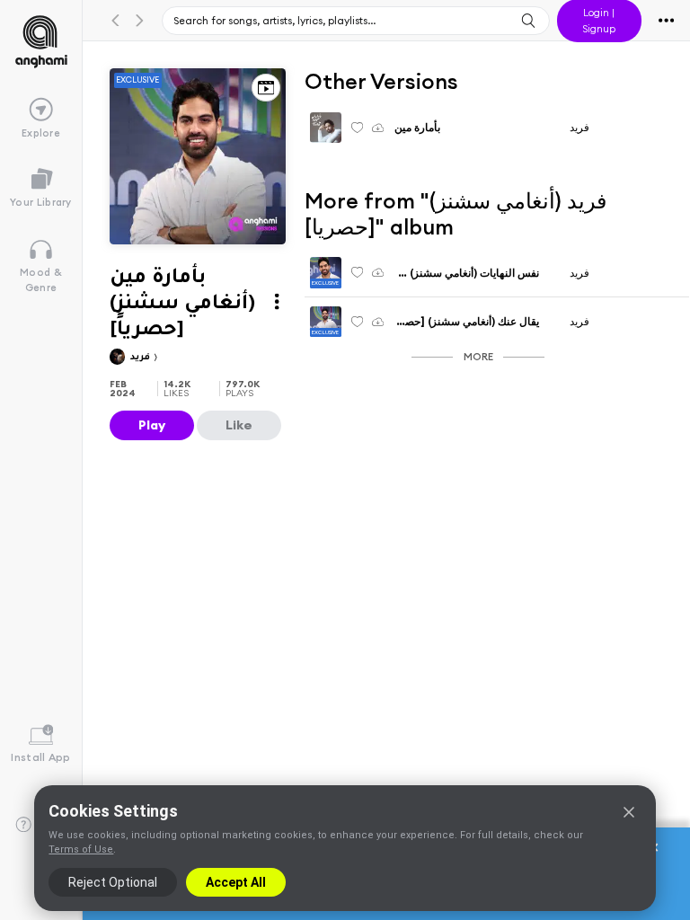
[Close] (628, 812)
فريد (141, 358)
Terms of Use (81, 849)
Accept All (236, 882)
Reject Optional (112, 882)
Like (239, 425)
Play (151, 425)
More (478, 356)
